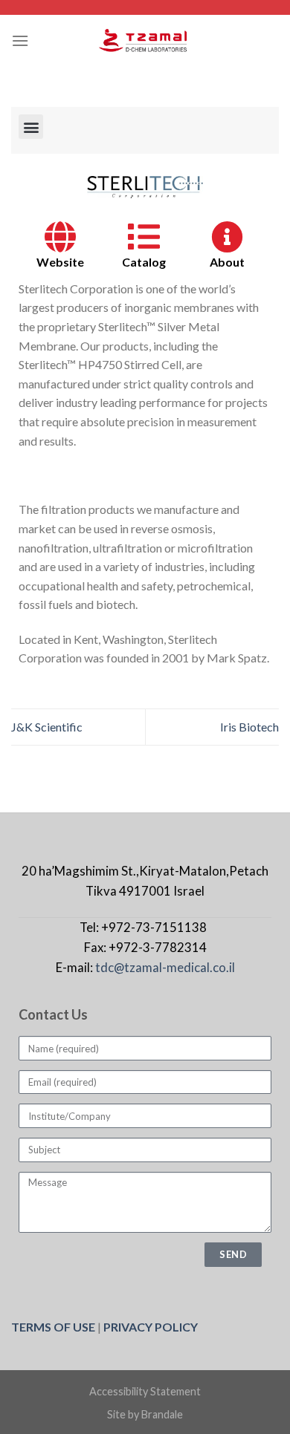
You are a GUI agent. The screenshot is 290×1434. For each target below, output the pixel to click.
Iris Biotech (249, 727)
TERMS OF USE (53, 1327)
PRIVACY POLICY (150, 1327)
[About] (227, 236)
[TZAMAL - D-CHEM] (145, 41)
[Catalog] (144, 236)
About (227, 262)
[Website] (61, 236)
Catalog (144, 262)
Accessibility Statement (145, 1391)
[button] (31, 126)
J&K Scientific (47, 727)
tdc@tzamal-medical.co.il (165, 967)
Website (60, 262)
